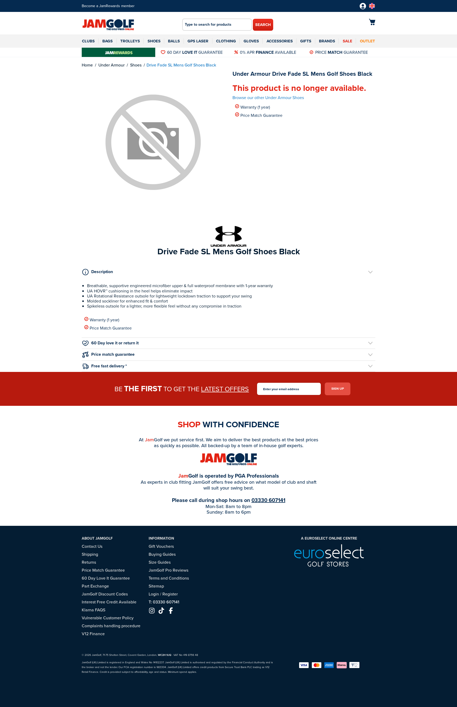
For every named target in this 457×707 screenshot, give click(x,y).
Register (170, 594)
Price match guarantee (113, 354)
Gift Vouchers (161, 546)
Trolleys (130, 41)
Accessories (280, 41)
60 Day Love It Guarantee (106, 578)
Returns (89, 562)
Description (102, 272)
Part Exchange (95, 586)
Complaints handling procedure (111, 626)
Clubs (88, 41)
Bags (107, 41)
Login (154, 594)
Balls (174, 41)
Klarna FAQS (93, 610)
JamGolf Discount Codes (105, 594)
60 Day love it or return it (115, 343)
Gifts (305, 41)
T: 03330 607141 (164, 602)
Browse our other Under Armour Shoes (268, 98)
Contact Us (92, 546)
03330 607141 (268, 500)
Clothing (226, 41)
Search (263, 25)
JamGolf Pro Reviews (168, 570)
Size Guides (160, 562)
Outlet (367, 41)
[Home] (108, 25)
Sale (347, 41)
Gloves (251, 41)
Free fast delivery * (109, 366)
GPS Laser (198, 41)
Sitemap (156, 586)
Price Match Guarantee (261, 115)
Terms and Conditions (169, 578)
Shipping (90, 554)
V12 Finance (93, 634)
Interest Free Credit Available (109, 602)
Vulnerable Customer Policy (108, 618)
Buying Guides (162, 554)
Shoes (154, 41)
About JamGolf (97, 538)
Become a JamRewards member (108, 6)
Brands (327, 41)
